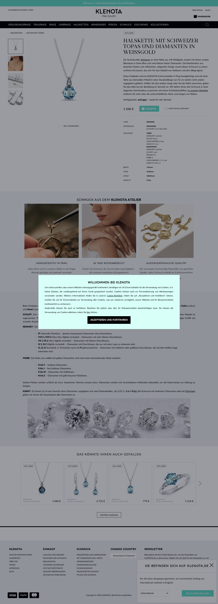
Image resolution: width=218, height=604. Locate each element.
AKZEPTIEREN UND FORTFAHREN (109, 320)
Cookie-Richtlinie (114, 296)
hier (88, 312)
